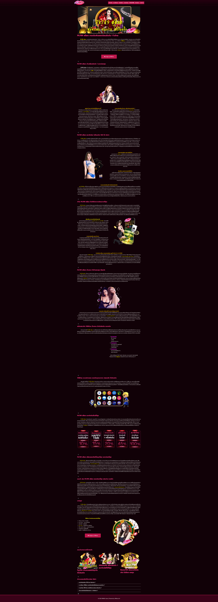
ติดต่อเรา (137, 2)
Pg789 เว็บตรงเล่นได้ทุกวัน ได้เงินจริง (87, 571)
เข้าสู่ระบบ (119, 50)
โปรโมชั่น (121, 2)
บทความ (142, 2)
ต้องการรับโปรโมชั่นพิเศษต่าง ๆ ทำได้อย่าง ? (88, 590)
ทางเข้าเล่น (126, 2)
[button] (109, 582)
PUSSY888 (131, 2)
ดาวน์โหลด (115, 2)
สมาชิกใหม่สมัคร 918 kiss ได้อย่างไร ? (87, 582)
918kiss (123, 41)
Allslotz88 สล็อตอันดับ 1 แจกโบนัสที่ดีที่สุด (108, 566)
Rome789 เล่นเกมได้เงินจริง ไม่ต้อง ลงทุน (129, 571)
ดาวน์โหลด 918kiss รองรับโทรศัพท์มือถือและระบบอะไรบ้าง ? (92, 585)
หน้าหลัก (110, 2)
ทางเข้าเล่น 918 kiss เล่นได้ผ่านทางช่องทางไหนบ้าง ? (90, 588)
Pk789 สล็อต (83, 504)
